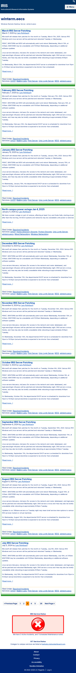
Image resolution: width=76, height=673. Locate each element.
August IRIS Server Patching (17, 479)
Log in (49, 670)
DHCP (13, 81)
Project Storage (45, 232)
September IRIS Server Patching (19, 422)
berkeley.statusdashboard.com (53, 644)
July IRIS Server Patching (15, 543)
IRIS (4, 5)
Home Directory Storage (26, 232)
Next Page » (50, 604)
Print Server (33, 81)
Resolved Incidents (21, 79)
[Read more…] (7, 71)
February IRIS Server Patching (17, 90)
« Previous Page (10, 604)
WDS (57, 81)
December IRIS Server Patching (18, 243)
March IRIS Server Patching (16, 30)
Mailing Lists (21, 81)
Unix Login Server (46, 81)
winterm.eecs (65, 81)
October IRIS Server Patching (17, 362)
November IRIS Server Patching (18, 303)
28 (41, 604)
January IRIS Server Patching (17, 149)
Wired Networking (22, 234)
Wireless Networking (39, 234)
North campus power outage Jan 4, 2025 (23, 209)
